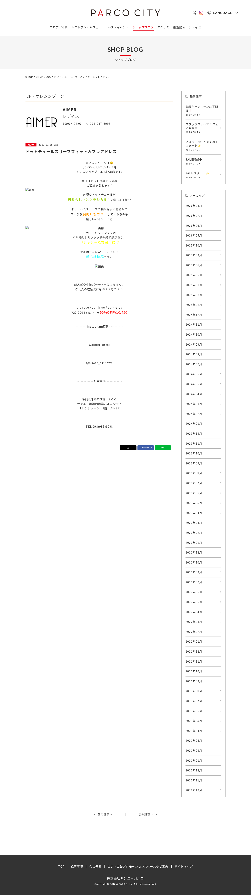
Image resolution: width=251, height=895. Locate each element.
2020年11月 (194, 780)
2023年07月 (194, 483)
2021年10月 (194, 671)
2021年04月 (194, 731)
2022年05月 (194, 602)
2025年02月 (194, 295)
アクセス (163, 27)
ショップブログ (143, 27)
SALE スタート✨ (197, 175)
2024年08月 (194, 354)
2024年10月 (194, 334)
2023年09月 (194, 463)
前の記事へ (105, 814)
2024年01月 (194, 423)
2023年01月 (194, 543)
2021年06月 (194, 711)
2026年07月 (194, 216)
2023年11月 (194, 443)
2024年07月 (194, 364)
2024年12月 (194, 315)
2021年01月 (194, 760)
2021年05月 (194, 721)
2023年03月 (194, 523)
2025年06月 (194, 265)
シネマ (193, 27)
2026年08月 (194, 206)
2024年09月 (194, 344)
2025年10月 (194, 245)
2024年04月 (194, 394)
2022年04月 (194, 612)
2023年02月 (194, 533)
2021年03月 (194, 740)
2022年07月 (194, 582)
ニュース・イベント (115, 27)
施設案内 (179, 27)
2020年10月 (194, 790)
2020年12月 (194, 770)
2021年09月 (194, 681)
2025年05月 (194, 275)
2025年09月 (194, 255)
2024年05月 (194, 384)
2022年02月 (194, 632)
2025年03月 (194, 285)
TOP (61, 866)
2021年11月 (194, 661)
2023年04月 (194, 513)
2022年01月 (194, 641)
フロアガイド (59, 27)
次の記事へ (145, 814)
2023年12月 (194, 433)
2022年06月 (194, 592)
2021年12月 (194, 651)
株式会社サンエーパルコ (125, 878)
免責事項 (77, 866)
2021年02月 (194, 750)
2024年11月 (194, 324)
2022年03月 (194, 622)
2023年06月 (194, 493)
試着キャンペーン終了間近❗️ (202, 110)
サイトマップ (184, 866)
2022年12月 (194, 552)
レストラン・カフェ (85, 27)
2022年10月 (194, 562)
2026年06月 (194, 226)
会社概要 (95, 866)
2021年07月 (194, 701)
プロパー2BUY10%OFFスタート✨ (202, 145)
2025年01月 (194, 305)
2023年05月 (194, 503)
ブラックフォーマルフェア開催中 (202, 128)
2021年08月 (194, 691)
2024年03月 (194, 404)
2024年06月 (194, 374)
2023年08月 (194, 473)
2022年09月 (194, 572)
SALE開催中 (194, 161)
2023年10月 (194, 453)
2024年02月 (194, 414)
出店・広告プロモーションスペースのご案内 (137, 866)
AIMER (69, 109)
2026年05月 (194, 235)
